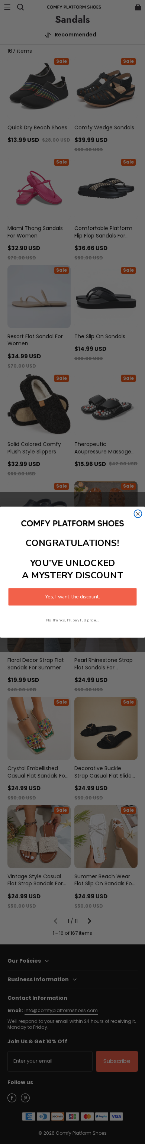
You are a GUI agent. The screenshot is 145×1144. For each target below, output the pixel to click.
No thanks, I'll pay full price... (72, 620)
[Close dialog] (138, 513)
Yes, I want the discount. (72, 596)
